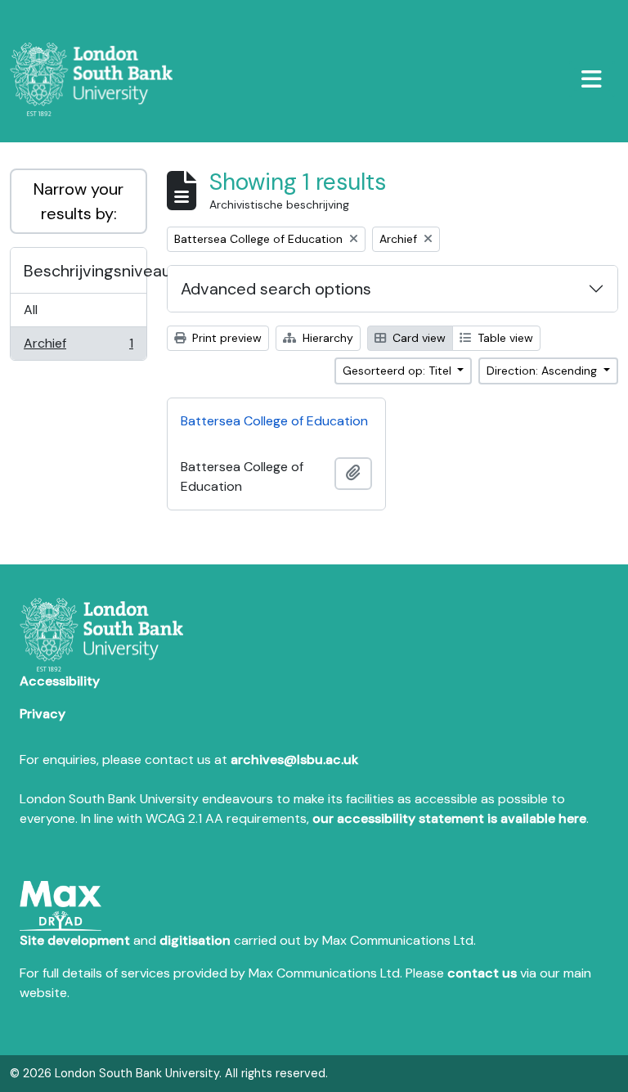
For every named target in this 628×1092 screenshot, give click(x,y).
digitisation (195, 940)
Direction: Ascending (543, 370)
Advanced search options (276, 288)
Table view (503, 337)
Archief (78, 347)
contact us (482, 973)
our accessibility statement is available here (449, 818)
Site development (75, 940)
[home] (98, 79)
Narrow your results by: (78, 201)
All (31, 309)
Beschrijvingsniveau (85, 270)
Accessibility (60, 681)
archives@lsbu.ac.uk (294, 759)
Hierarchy (326, 337)
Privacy (42, 713)
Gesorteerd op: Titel (399, 370)
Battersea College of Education (274, 420)
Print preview (225, 337)
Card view (417, 337)
